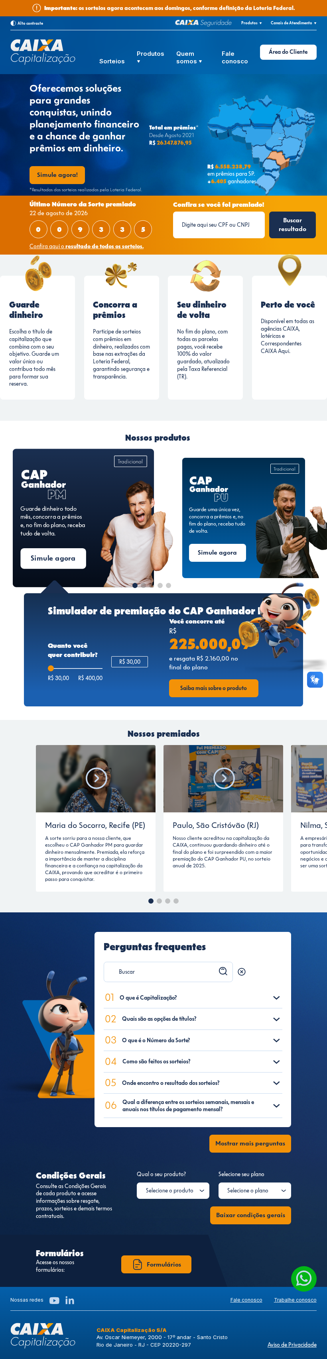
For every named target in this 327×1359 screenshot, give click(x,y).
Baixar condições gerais (250, 1215)
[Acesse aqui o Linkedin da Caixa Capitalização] (69, 1300)
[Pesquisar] (223, 971)
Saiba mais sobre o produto (213, 688)
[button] (135, 585)
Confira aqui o (87, 246)
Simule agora (53, 558)
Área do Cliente (288, 51)
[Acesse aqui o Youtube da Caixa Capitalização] (54, 1300)
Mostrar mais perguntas (250, 1143)
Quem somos (187, 57)
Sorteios (112, 61)
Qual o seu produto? (161, 1174)
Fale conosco (235, 57)
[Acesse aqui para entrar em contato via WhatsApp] (304, 1279)
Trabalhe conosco (295, 1300)
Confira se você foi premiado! (218, 204)
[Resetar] (241, 972)
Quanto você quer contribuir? (73, 650)
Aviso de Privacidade (292, 1344)
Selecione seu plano (241, 1174)
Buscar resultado (292, 224)
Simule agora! (57, 175)
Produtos (150, 53)
